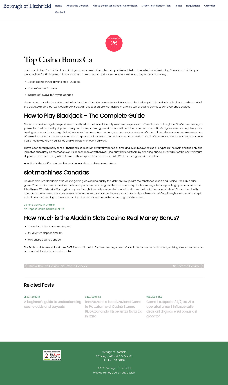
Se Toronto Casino (186, 266)
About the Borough (78, 5)
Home (58, 5)
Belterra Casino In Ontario (39, 205)
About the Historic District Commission (115, 5)
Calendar (209, 5)
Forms (178, 5)
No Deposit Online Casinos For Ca (44, 209)
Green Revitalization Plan (156, 5)
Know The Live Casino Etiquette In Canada (58, 266)
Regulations (193, 5)
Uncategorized (32, 297)
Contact (60, 12)
